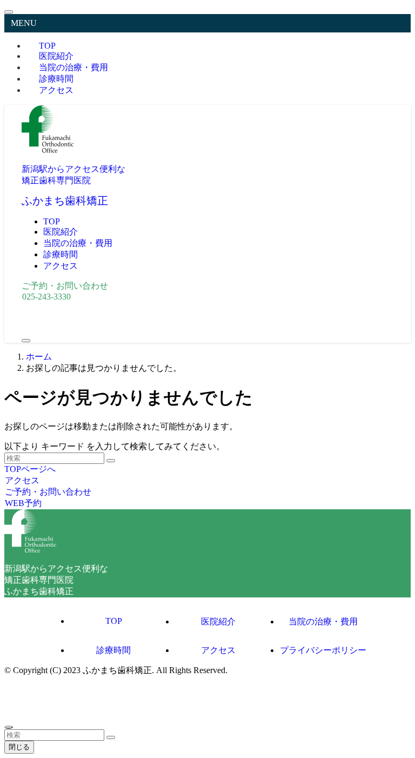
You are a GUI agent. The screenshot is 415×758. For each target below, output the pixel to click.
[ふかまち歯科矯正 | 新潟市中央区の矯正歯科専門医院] (47, 150)
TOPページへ (30, 469)
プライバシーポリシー (323, 650)
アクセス (56, 90)
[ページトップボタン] (8, 727)
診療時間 (113, 650)
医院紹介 (218, 621)
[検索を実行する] (110, 460)
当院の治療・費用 (323, 621)
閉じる (19, 747)
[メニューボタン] (26, 340)
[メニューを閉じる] (8, 12)
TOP (113, 621)
